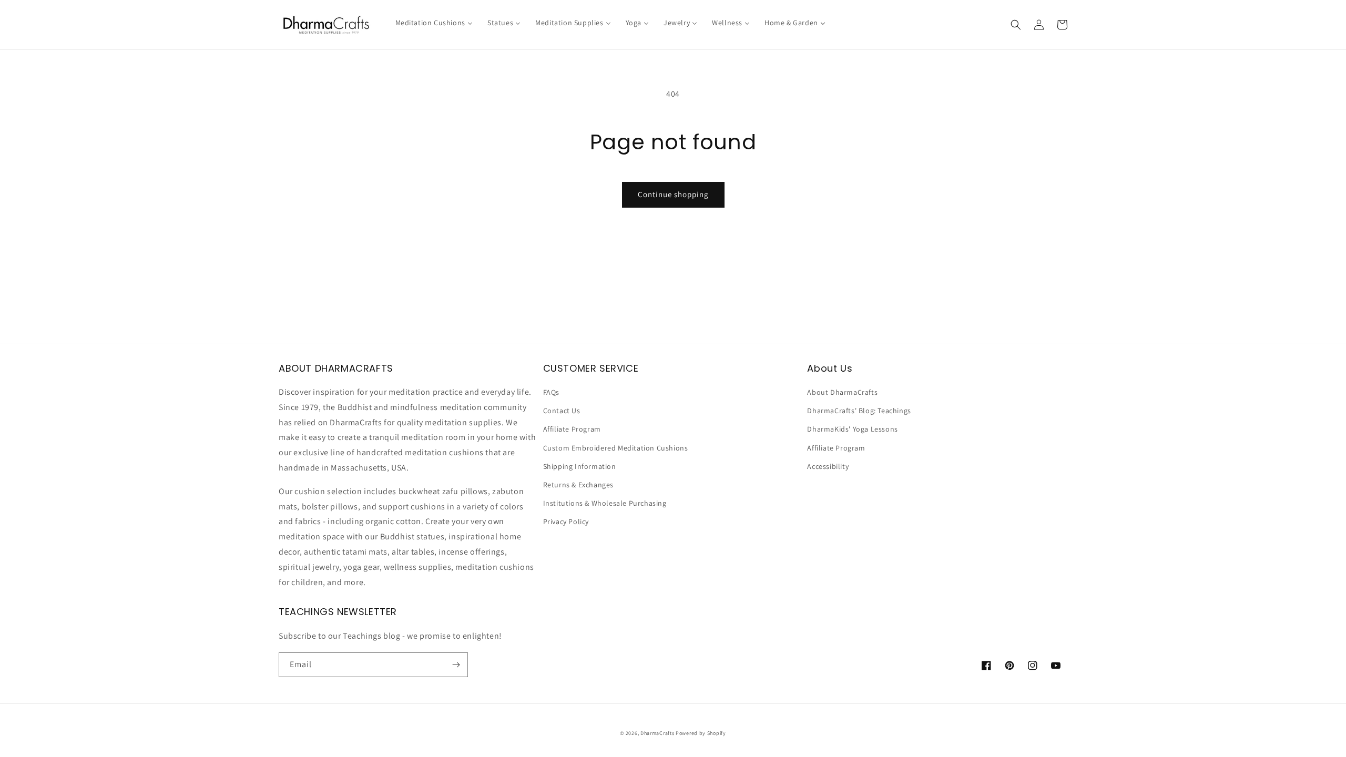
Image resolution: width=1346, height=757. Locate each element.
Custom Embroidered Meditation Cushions (615, 448)
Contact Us (561, 410)
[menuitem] (434, 22)
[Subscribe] (455, 664)
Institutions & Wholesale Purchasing (605, 503)
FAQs (551, 392)
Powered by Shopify (701, 733)
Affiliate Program (572, 429)
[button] (1015, 24)
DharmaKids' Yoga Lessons (852, 429)
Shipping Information (579, 466)
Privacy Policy (566, 521)
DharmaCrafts (657, 733)
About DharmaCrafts (842, 392)
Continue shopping (673, 194)
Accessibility (828, 466)
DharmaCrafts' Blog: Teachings (859, 410)
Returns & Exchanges (578, 484)
